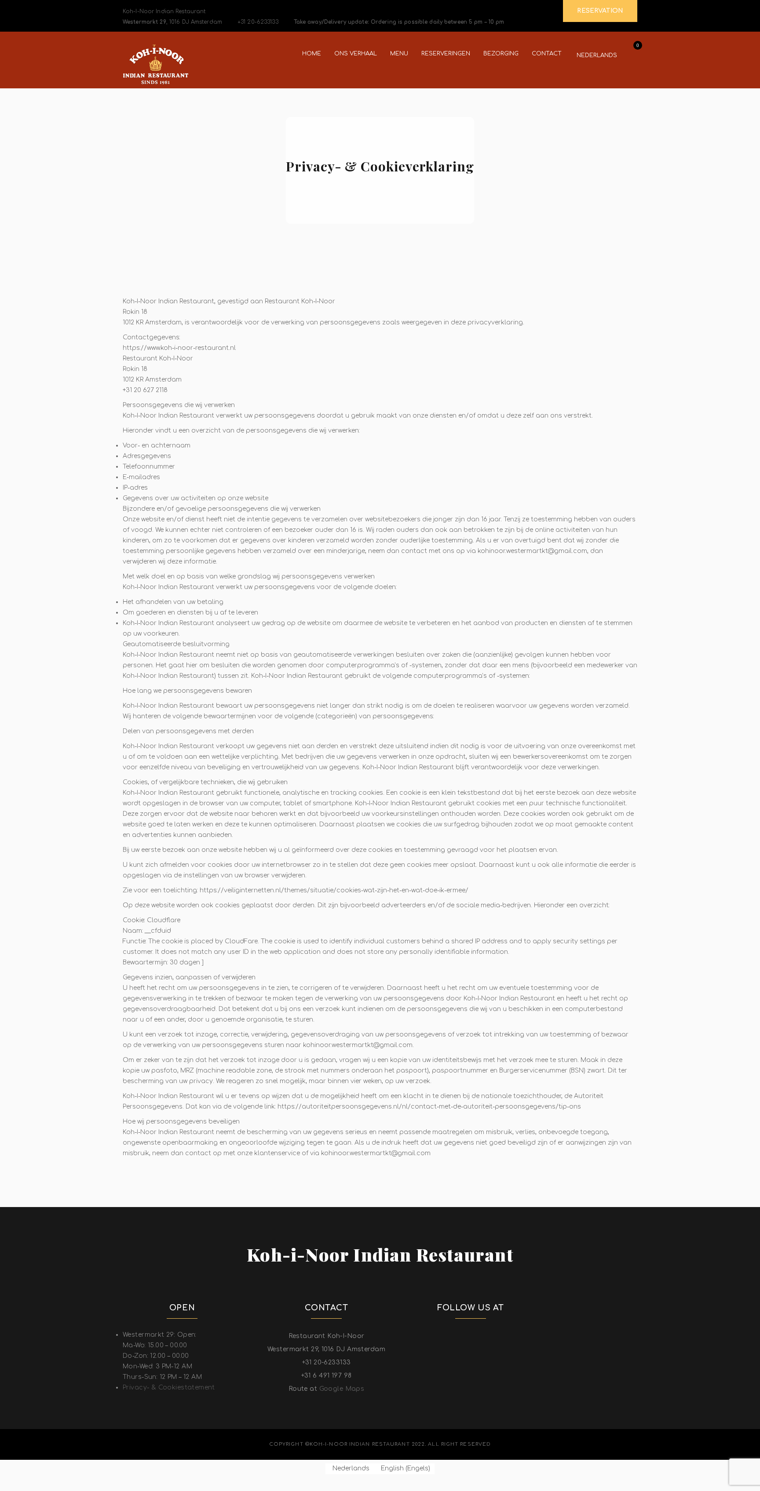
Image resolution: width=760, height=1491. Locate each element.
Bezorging (501, 54)
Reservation (600, 10)
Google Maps (342, 1389)
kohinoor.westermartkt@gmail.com (358, 1045)
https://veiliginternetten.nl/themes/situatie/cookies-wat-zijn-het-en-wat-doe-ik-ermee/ (334, 890)
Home (311, 54)
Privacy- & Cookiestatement (169, 1387)
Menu (399, 54)
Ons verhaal (355, 54)
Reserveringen (445, 54)
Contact (547, 54)
